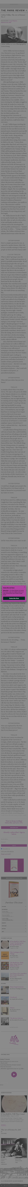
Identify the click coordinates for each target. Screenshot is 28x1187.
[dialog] (14, 593)
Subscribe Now (14, 598)
